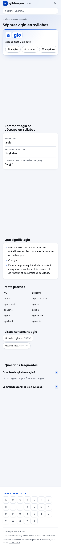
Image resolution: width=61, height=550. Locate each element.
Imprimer (50, 49)
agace (7, 298)
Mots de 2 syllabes (18, 338)
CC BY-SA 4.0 (14, 542)
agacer (35, 304)
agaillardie (37, 315)
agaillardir (9, 321)
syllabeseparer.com (11, 19)
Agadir (7, 315)
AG (5, 292)
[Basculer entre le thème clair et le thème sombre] (55, 3)
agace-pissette (39, 298)
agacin (35, 309)
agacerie (8, 309)
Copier (14, 49)
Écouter (31, 49)
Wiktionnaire (45, 539)
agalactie (36, 321)
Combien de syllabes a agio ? (19, 372)
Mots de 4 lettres (16, 345)
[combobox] (30, 11)
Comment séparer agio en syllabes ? (23, 386)
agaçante (36, 292)
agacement (9, 304)
